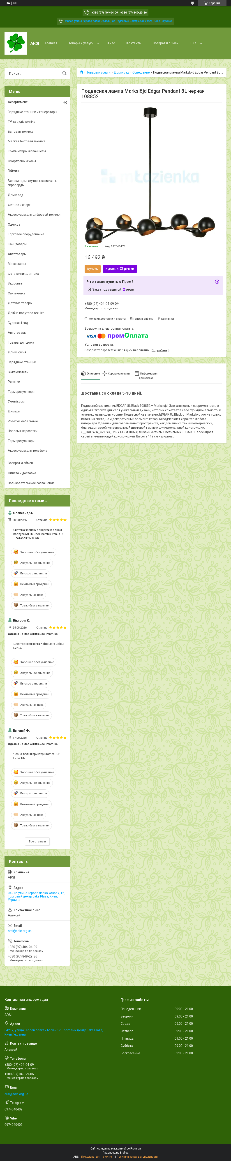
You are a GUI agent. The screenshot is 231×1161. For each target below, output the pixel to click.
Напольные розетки (22, 431)
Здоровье (15, 283)
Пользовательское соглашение (31, 483)
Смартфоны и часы (22, 161)
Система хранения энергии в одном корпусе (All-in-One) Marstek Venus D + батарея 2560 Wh (38, 534)
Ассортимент (18, 102)
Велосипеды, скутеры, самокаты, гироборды (32, 183)
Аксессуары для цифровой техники (34, 214)
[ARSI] (16, 43)
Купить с (112, 269)
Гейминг (14, 171)
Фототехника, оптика (23, 273)
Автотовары (17, 254)
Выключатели (18, 372)
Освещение (141, 72)
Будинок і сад (18, 323)
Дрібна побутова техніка (26, 313)
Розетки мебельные (23, 421)
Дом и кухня (17, 352)
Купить (92, 269)
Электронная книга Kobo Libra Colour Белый (38, 646)
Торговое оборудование (26, 234)
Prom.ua (135, 1148)
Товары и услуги (81, 43)
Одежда (14, 224)
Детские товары (20, 303)
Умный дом (16, 401)
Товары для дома (21, 342)
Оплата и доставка (22, 473)
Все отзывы (37, 841)
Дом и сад (121, 72)
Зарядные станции (22, 362)
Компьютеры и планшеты (27, 151)
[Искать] (64, 73)
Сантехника (16, 293)
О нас (111, 43)
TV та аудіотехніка (21, 121)
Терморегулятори (21, 391)
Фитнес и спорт (19, 205)
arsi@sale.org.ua (20, 931)
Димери (14, 411)
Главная (51, 43)
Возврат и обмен (165, 43)
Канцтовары (17, 244)
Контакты (133, 43)
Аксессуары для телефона (27, 450)
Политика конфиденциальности (137, 1156)
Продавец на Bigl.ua (116, 1152)
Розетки (14, 382)
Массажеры (17, 264)
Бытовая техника (20, 131)
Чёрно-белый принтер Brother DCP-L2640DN (37, 756)
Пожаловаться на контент (98, 1156)
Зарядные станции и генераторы (32, 112)
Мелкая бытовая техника (26, 141)
